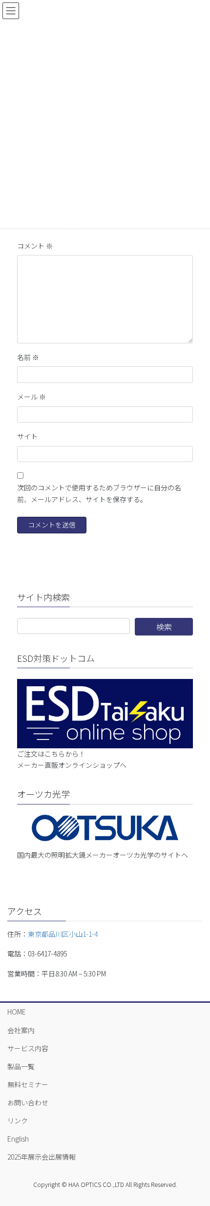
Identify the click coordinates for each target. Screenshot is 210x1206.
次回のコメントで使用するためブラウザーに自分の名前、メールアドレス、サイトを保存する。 (99, 493)
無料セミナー (27, 1084)
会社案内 (21, 1030)
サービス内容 (27, 1048)
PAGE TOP (194, 1160)
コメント (35, 246)
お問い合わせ (27, 1102)
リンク (17, 1120)
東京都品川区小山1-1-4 (63, 934)
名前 (28, 357)
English (18, 1138)
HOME (16, 1011)
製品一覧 (21, 1066)
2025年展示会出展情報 (41, 1157)
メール (31, 397)
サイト (27, 436)
